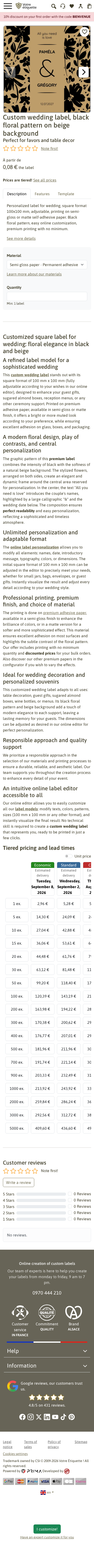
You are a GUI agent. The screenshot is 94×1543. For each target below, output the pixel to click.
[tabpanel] (47, 222)
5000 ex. (17, 1128)
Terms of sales (30, 1444)
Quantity (14, 287)
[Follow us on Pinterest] (71, 1417)
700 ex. (17, 1062)
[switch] (69, 856)
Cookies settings (15, 1454)
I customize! (47, 1529)
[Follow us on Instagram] (30, 1417)
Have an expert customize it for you (47, 1537)
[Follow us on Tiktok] (63, 1417)
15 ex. (17, 943)
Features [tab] (42, 194)
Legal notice (8, 1444)
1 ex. (17, 903)
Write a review (18, 1182)
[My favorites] (71, 6)
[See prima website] (31, 1471)
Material (14, 255)
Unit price (82, 856)
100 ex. (17, 996)
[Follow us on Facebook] (22, 1417)
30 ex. (17, 969)
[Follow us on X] (39, 1417)
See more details (21, 238)
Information (21, 1365)
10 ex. (17, 930)
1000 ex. (17, 1088)
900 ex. (17, 1075)
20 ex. (17, 956)
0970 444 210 (47, 1292)
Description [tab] (17, 194)
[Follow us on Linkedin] (47, 1417)
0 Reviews (82, 1194)
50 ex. (17, 983)
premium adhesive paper (64, 612)
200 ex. (17, 1009)
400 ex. (17, 1035)
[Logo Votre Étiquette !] (26, 5)
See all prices (44, 180)
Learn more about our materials (34, 274)
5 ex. (17, 917)
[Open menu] (8, 6)
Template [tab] (66, 194)
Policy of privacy (54, 1444)
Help (13, 1351)
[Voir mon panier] (89, 6)
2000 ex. (17, 1102)
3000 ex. (17, 1115)
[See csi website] (67, 1471)
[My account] (62, 6)
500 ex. (17, 1049)
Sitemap (81, 1442)
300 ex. (17, 1022)
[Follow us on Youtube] (55, 1417)
